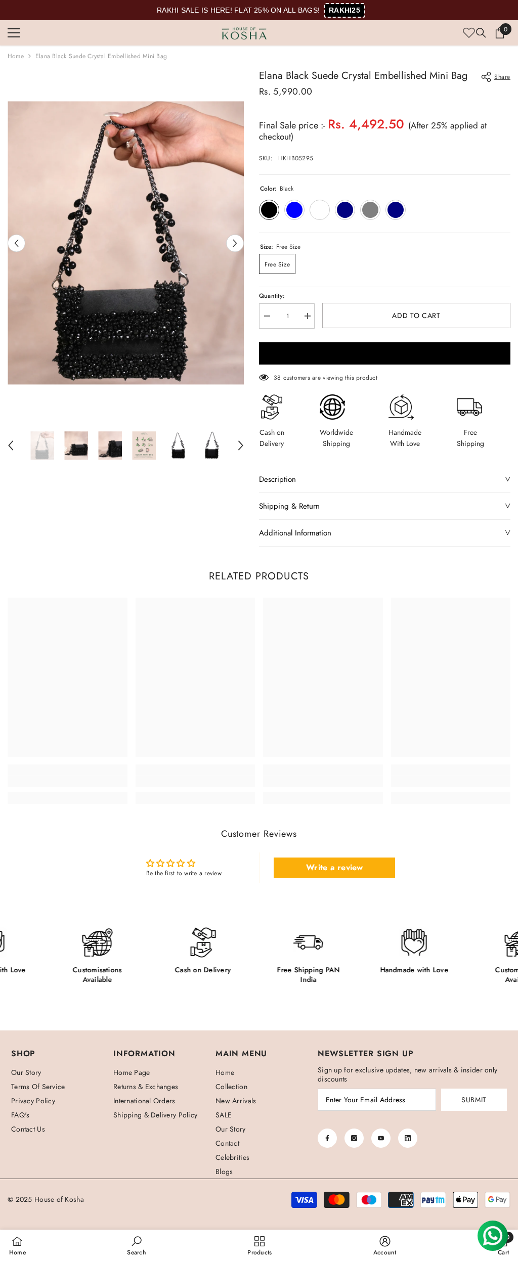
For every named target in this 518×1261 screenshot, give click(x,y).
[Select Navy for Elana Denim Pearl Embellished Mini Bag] (345, 210)
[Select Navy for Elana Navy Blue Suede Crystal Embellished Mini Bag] (395, 210)
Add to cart (415, 315)
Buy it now (385, 353)
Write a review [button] (334, 867)
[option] (126, 243)
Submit (474, 1100)
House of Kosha (59, 1199)
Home (16, 56)
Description (277, 479)
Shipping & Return (289, 506)
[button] (16, 243)
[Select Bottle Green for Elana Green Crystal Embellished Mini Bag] (320, 210)
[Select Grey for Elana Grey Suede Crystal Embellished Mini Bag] (370, 210)
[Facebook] (327, 1138)
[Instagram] (354, 1138)
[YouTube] (381, 1138)
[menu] (14, 33)
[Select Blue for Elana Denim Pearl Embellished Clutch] (294, 210)
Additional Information (295, 532)
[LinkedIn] (407, 1138)
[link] (67, 781)
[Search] (481, 33)
